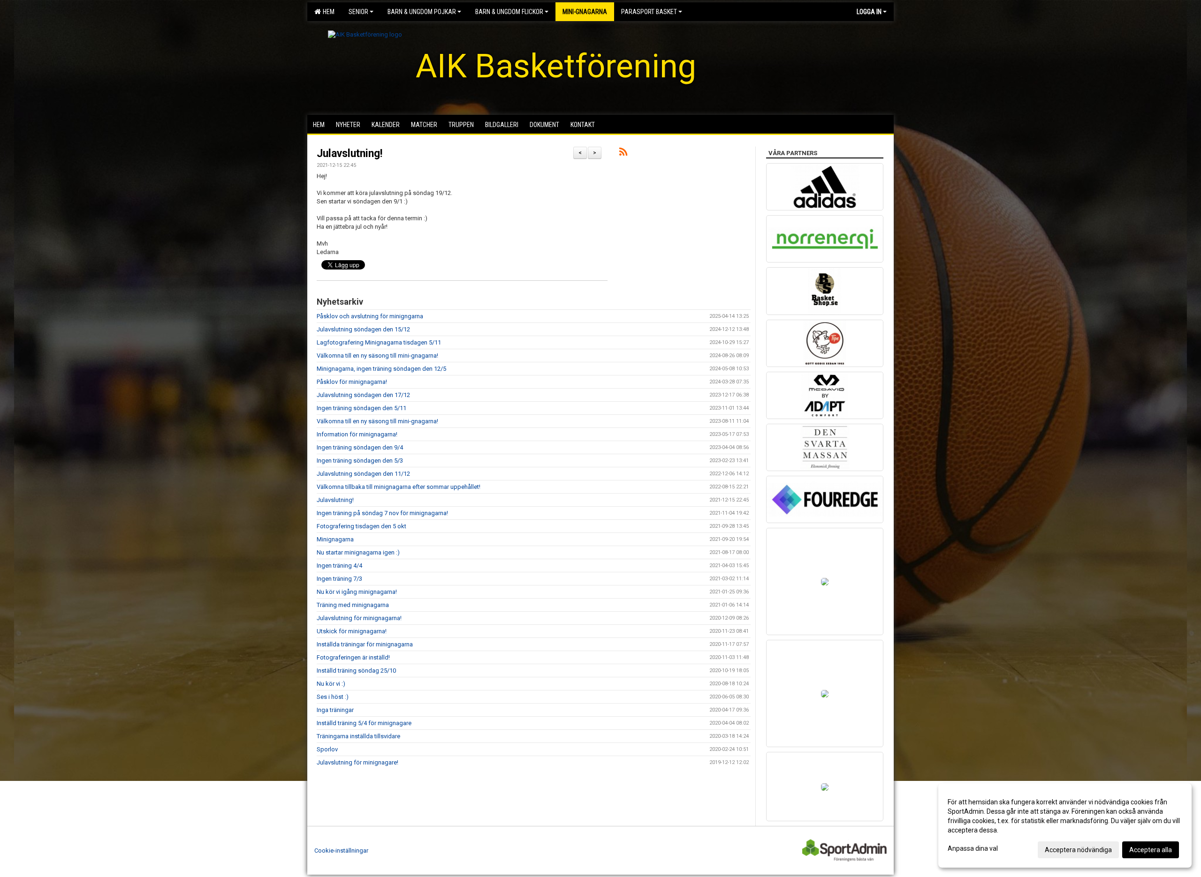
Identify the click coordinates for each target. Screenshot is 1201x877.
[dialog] (1065, 825)
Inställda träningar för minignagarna (365, 644)
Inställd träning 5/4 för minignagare (364, 723)
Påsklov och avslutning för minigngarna (370, 316)
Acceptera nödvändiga (1078, 850)
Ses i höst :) (333, 696)
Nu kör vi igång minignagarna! (357, 591)
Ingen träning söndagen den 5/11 (361, 408)
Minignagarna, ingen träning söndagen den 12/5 (381, 368)
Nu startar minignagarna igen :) (358, 552)
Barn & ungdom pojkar (422, 11)
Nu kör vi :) (331, 683)
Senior (358, 11)
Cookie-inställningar (341, 850)
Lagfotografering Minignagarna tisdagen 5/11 (379, 342)
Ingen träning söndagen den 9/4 (360, 447)
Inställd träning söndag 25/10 (356, 670)
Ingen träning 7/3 (339, 578)
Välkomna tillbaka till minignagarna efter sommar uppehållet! (398, 486)
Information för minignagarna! (357, 434)
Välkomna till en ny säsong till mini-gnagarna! (377, 355)
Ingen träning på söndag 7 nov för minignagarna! (382, 513)
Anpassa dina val (973, 848)
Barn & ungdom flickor (509, 11)
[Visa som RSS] (623, 153)
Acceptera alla (1150, 850)
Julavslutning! (349, 153)
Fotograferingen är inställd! (353, 657)
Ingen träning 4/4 (339, 565)
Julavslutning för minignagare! (357, 762)
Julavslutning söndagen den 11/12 (363, 473)
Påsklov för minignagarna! (352, 381)
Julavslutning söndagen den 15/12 (363, 329)
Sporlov (327, 749)
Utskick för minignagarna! (352, 631)
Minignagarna (335, 539)
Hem (327, 11)
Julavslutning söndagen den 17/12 (363, 394)
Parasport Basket (649, 11)
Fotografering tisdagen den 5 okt (361, 526)
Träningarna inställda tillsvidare (358, 736)
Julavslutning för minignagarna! (359, 618)
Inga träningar (335, 709)
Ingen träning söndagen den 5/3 (360, 460)
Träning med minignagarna (353, 604)
